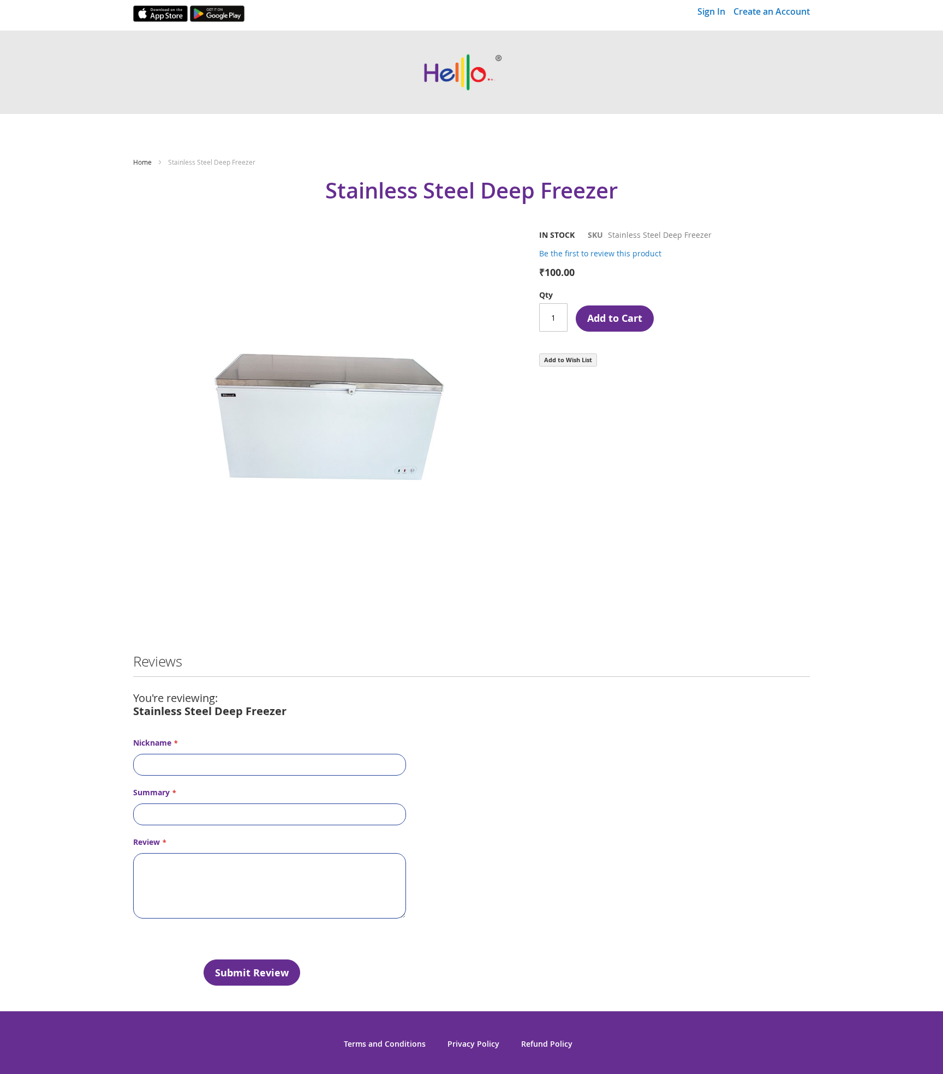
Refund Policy (546, 1044)
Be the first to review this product (600, 253)
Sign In (711, 11)
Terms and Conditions (385, 1044)
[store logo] (471, 72)
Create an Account (771, 11)
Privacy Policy (473, 1044)
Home (142, 162)
